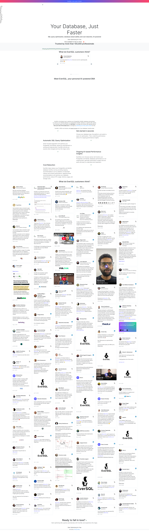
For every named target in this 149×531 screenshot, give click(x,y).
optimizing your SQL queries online (83, 125)
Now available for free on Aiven (73, 41)
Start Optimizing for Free (74, 39)
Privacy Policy (77, 529)
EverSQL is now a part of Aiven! (74, 1)
